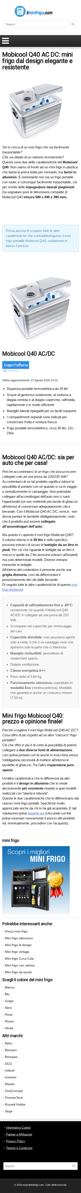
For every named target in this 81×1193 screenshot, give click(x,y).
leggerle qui (36, 813)
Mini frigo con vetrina (20, 965)
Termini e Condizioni (19, 1148)
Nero (8, 1007)
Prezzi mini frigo (16, 931)
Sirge (8, 1111)
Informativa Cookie (18, 1127)
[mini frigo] (36, 848)
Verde (9, 1028)
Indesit (9, 1070)
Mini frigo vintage (17, 952)
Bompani (11, 1057)
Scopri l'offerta (16, 365)
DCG (8, 1063)
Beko (8, 1043)
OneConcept (14, 1091)
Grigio (9, 1001)
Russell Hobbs (15, 1104)
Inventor (11, 1077)
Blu (7, 994)
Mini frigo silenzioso (19, 938)
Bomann (11, 1050)
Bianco (10, 987)
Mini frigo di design (18, 945)
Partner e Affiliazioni (19, 1134)
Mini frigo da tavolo (18, 972)
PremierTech (14, 1097)
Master (10, 1084)
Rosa (8, 1014)
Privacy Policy (15, 1141)
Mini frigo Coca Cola (19, 958)
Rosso (9, 1021)
